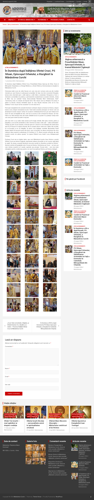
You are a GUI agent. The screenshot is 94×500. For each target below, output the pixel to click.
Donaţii (85, 1)
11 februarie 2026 (9, 428)
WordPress (59, 497)
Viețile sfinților (10, 403)
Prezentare (49, 1)
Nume (7, 368)
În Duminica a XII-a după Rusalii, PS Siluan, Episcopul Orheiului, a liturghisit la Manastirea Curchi (81, 115)
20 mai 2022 (75, 428)
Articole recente (73, 190)
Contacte (71, 20)
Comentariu (9, 346)
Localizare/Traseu (59, 1)
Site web (7, 384)
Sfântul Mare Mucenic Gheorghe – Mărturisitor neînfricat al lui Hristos (58, 424)
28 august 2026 (69, 70)
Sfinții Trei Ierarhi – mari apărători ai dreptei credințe (12, 423)
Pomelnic (78, 1)
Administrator (20, 81)
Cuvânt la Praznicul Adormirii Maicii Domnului (81, 96)
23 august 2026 (78, 123)
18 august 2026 (78, 169)
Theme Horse (37, 497)
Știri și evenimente (72, 31)
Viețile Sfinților (10, 416)
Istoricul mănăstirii (26, 20)
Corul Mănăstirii (70, 1)
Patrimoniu (42, 20)
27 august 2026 (78, 100)
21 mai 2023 (30, 430)
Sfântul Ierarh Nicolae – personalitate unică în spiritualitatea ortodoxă (35, 424)
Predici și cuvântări (80, 90)
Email (7, 376)
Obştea (11, 20)
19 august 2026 (78, 151)
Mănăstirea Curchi (19, 497)
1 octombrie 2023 (10, 81)
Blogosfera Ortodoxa (54, 462)
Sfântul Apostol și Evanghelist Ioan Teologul (79, 423)
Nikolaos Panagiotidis (54, 445)
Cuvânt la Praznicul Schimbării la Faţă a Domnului (81, 165)
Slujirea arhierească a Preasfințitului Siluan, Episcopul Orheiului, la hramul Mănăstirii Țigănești (82, 199)
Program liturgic (57, 20)
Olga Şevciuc (52, 471)
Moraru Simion (52, 454)
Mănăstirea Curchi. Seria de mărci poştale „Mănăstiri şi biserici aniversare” (56, 449)
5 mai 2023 (52, 430)
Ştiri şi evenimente (11, 67)
